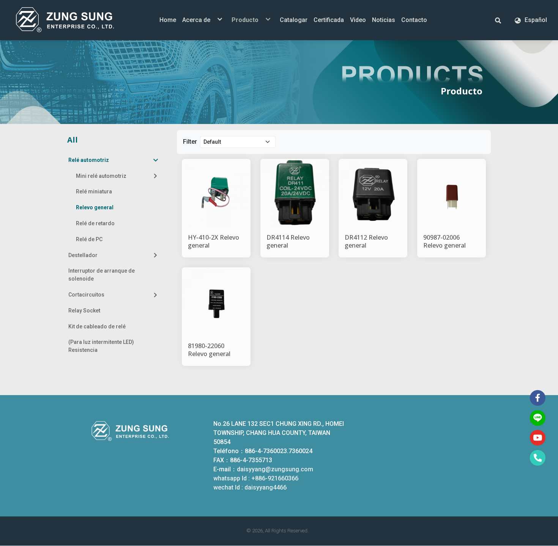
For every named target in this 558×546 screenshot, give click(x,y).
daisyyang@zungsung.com (275, 469)
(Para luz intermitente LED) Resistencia (101, 346)
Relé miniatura (94, 191)
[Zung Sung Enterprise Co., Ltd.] (76, 20)
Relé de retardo (95, 223)
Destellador (83, 255)
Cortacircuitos (86, 295)
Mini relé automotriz (101, 176)
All (72, 140)
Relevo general (94, 207)
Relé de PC (89, 239)
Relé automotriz (88, 160)
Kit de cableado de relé (97, 326)
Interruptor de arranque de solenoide (101, 275)
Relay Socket (84, 311)
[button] (498, 20)
